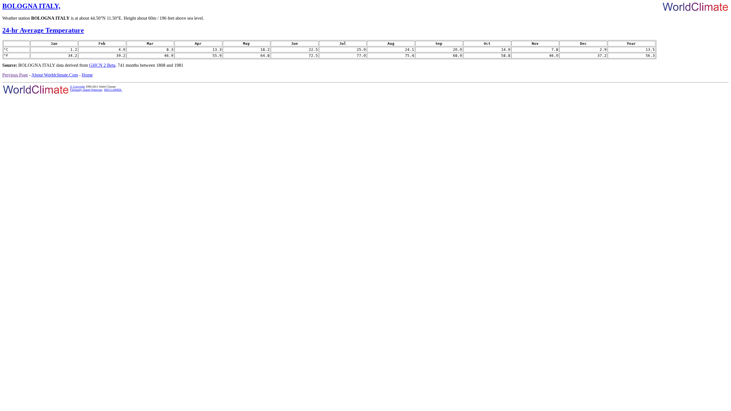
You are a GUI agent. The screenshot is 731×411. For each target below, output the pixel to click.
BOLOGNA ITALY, (31, 6)
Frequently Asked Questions (86, 89)
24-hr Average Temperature (43, 30)
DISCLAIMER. (113, 89)
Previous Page (15, 74)
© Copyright (77, 86)
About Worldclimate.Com (54, 74)
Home (87, 74)
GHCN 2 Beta (102, 65)
